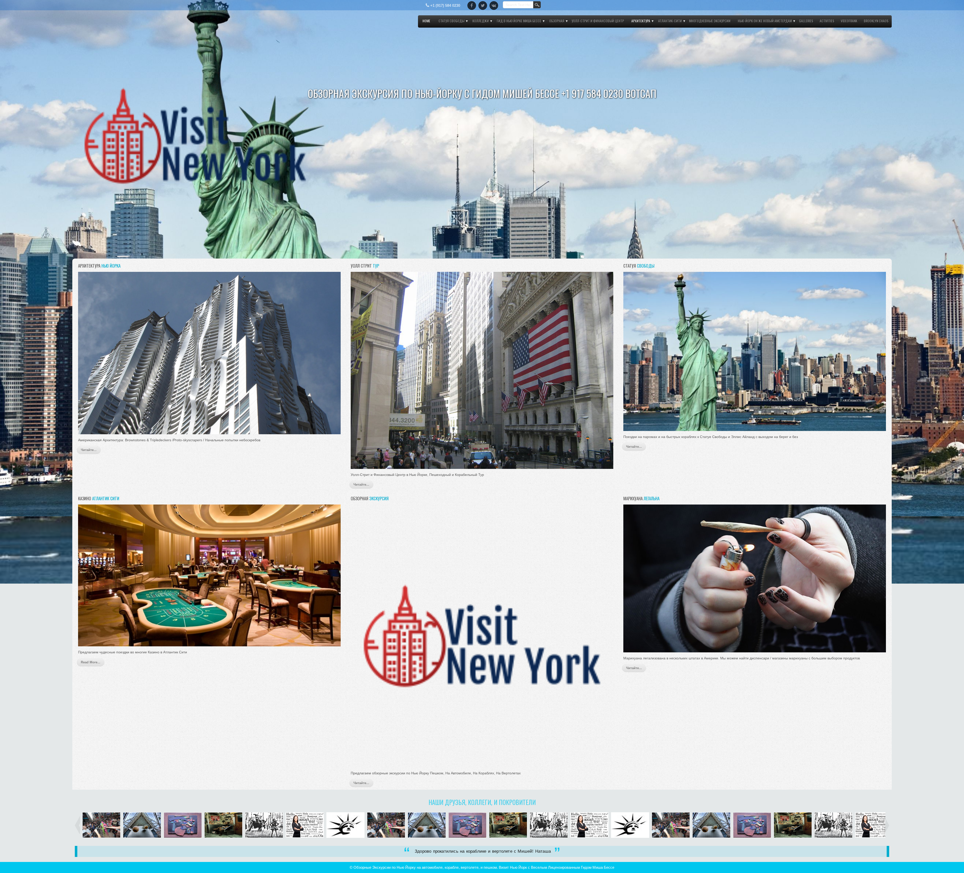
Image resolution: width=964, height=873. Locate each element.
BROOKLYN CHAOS (876, 20)
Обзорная (556, 20)
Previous (4, 250)
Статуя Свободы (451, 20)
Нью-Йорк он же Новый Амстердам (765, 20)
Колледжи (480, 20)
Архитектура (640, 20)
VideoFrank (849, 20)
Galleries (806, 20)
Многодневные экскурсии (710, 20)
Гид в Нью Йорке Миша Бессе (519, 20)
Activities (827, 20)
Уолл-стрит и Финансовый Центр (598, 20)
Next (959, 250)
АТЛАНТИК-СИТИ (670, 20)
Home (426, 20)
